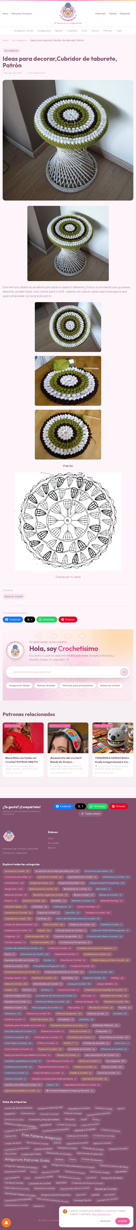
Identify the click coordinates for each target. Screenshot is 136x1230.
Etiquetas (125, 13)
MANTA (57, 1142)
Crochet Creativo (15, 942)
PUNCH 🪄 (70, 1043)
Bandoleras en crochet (77, 889)
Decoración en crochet (34, 954)
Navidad (120, 1013)
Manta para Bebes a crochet (52, 1001)
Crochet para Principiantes (18, 1200)
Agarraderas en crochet (82, 877)
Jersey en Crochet (79, 984)
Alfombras (45, 1124)
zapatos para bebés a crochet (22, 1090)
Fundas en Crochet (82, 966)
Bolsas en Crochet (105, 1189)
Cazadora (91, 1177)
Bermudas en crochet (37, 1143)
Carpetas (72, 30)
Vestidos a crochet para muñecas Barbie (54, 1079)
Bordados (58, 900)
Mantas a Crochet (85, 1130)
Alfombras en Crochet (115, 877)
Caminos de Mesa (88, 906)
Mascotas (70, 1119)
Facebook (14, 619)
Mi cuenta (53, 843)
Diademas (10, 1113)
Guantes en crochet (44, 978)
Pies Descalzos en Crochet (19, 1031)
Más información (101, 1214)
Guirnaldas (70, 978)
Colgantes (12, 936)
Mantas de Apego (87, 1001)
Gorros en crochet (100, 972)
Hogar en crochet (94, 978)
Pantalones (65, 1019)
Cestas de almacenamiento (21, 924)
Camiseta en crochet (107, 1200)
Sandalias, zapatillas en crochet (22, 1061)
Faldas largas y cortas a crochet (110, 960)
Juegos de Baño (107, 984)
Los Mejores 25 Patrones (17, 1148)
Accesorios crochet (17, 871)
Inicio (5, 13)
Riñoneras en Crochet (113, 1049)
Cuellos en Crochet (59, 948)
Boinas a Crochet (50, 1172)
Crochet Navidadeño (91, 1160)
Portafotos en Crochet (80, 1037)
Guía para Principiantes (98, 1113)
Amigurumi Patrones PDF (50, 1108)
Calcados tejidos (15, 906)
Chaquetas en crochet (18, 930)
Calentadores (62, 906)
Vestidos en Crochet (94, 1079)
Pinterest (70, 619)
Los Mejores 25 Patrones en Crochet (55, 995)
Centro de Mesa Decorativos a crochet (77, 918)
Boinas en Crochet (110, 895)
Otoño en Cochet (14, 1019)
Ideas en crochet (14, 596)
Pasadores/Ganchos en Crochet (68, 1025)
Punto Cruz (121, 1043)
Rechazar (105, 1221)
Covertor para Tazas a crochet (104, 936)
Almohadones (14, 883)
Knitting (46, 990)
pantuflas (86, 1019)
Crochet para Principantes (75, 942)
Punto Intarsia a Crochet (18, 1049)
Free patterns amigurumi (49, 966)
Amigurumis (44, 30)
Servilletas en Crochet (59, 1061)
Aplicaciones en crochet (43, 889)
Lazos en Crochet (68, 990)
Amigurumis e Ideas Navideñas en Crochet (73, 1166)
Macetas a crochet (67, 1148)
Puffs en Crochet (47, 1043)
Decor (9, 954)
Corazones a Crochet (103, 1136)
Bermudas (102, 889)
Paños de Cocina (41, 1019)
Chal (84, 30)
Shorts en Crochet (89, 1061)
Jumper (10, 990)
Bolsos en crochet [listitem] (110, 685)
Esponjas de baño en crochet (75, 1189)
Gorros (95, 30)
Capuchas (72, 912)
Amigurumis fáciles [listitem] (19, 685)
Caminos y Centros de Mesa (114, 1167)
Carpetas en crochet (17, 918)
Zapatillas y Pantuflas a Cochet (82, 1085)
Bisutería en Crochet (45, 1188)
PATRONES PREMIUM (105, 1025)
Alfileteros (39, 1205)
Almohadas (121, 1172)
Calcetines (39, 906)
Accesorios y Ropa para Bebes (44, 1118)
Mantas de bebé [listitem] (46, 685)
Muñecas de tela (97, 1013)
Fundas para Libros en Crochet (21, 972)
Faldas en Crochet (118, 1148)
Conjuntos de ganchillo (67, 936)
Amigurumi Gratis (23, 30)
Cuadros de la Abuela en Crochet (23, 948)
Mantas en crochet (116, 1001)
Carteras (43, 918)
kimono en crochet (14, 1118)
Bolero (96, 1118)
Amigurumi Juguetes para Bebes (21, 1166)
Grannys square (15, 978)
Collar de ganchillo (37, 936)
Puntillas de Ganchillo (96, 1043)
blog (27, 1177)
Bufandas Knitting (111, 900)
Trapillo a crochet (80, 1073)
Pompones (103, 1031)
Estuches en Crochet (73, 960)
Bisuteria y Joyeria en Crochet (50, 895)
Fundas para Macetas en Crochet (63, 972)
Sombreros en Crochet (18, 1067)
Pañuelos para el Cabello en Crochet (24, 1025)
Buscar (52, 847)
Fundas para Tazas (31, 1153)
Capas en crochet (48, 912)
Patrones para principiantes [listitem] (78, 685)
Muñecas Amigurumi (69, 1013)
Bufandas (61, 1182)
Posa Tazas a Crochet (18, 1043)
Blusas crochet (83, 895)
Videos (52, 1085)
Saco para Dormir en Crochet (101, 1055)
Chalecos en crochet (82, 924)
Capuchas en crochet (77, 1143)
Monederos (12, 1013)
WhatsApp (49, 619)
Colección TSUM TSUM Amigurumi (110, 930)
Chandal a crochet (111, 924)
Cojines (44, 930)
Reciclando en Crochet (81, 1049)
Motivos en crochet (38, 1013)
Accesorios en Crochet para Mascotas (57, 871)
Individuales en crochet (16, 1205)
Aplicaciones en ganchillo (89, 1153)
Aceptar (122, 1221)
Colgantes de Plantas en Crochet (21, 1130)
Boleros (10, 900)
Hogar (84, 1119)
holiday (95, 1193)
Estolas (49, 960)
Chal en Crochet (72, 1113)
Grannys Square (82, 1199)
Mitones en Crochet (100, 1007)
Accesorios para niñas (18, 877)
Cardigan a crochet (98, 912)
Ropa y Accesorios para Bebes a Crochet (27, 1055)
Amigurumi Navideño (71, 883)
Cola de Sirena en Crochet (70, 930)
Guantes (59, 1158)
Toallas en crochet (85, 1067)
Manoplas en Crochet (17, 1001)
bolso (33, 1172)
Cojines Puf (10, 1135)
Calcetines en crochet (40, 1182)
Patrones (100, 13)
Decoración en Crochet (59, 1154)
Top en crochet (112, 1067)
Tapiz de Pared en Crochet (53, 1067)
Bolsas (59, 30)
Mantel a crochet (15, 1007)
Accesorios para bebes (98, 871)
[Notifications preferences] (6, 1222)
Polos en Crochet (80, 1031)
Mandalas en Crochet (114, 995)
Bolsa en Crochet (34, 900)
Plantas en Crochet (52, 1031)
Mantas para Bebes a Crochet (20, 1194)
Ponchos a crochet (16, 1037)
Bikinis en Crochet (16, 895)
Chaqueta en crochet (92, 1148)
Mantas (108, 30)
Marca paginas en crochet (47, 1007)
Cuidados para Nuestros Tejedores (96, 948)
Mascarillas (75, 1007)
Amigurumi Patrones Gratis (27, 1160)
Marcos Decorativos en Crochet (52, 1200)
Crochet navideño (42, 942)
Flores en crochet (16, 966)
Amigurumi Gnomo (41, 883)
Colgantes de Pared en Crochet (87, 1183)
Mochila (124, 1007)
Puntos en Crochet (50, 1049)
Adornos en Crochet (49, 877)
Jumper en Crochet (66, 1125)
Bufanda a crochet (83, 900)
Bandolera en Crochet (69, 1178)
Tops (119, 30)
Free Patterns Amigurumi (41, 1137)
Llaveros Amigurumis (17, 995)
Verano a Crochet (15, 1079)
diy (44, 1167)
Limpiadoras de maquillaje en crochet (105, 990)
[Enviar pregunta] (124, 672)
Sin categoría (19, 40)
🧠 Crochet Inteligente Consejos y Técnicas (69, 1090)
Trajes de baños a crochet (48, 1073)
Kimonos (28, 990)
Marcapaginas (12, 1177)
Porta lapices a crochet (48, 1037)
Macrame (88, 995)
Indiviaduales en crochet (47, 984)
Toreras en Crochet (16, 1073)
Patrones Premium (21, 13)
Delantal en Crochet (66, 954)
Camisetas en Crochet (18, 912)
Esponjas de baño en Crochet (21, 960)
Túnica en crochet (108, 1073)
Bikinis (121, 1107)
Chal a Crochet (53, 924)
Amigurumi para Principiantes (107, 883)
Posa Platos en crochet (114, 1037)
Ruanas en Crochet (68, 1055)
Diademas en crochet (97, 954)
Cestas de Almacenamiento (18, 1108)
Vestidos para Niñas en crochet (22, 1085)
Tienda (112, 13)
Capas (72, 1158)
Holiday (117, 978)
